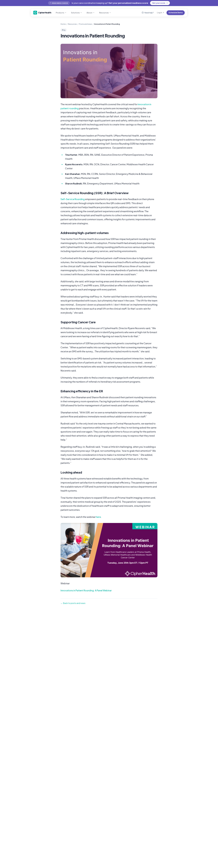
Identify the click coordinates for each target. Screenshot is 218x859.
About (89, 12)
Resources (104, 12)
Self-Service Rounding (73, 199)
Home (63, 24)
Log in (159, 12)
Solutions (75, 12)
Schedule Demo (176, 12)
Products (60, 12)
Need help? (149, 12)
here (98, 516)
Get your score (158, 3)
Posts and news (85, 24)
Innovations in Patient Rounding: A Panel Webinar (86, 590)
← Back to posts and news (73, 603)
